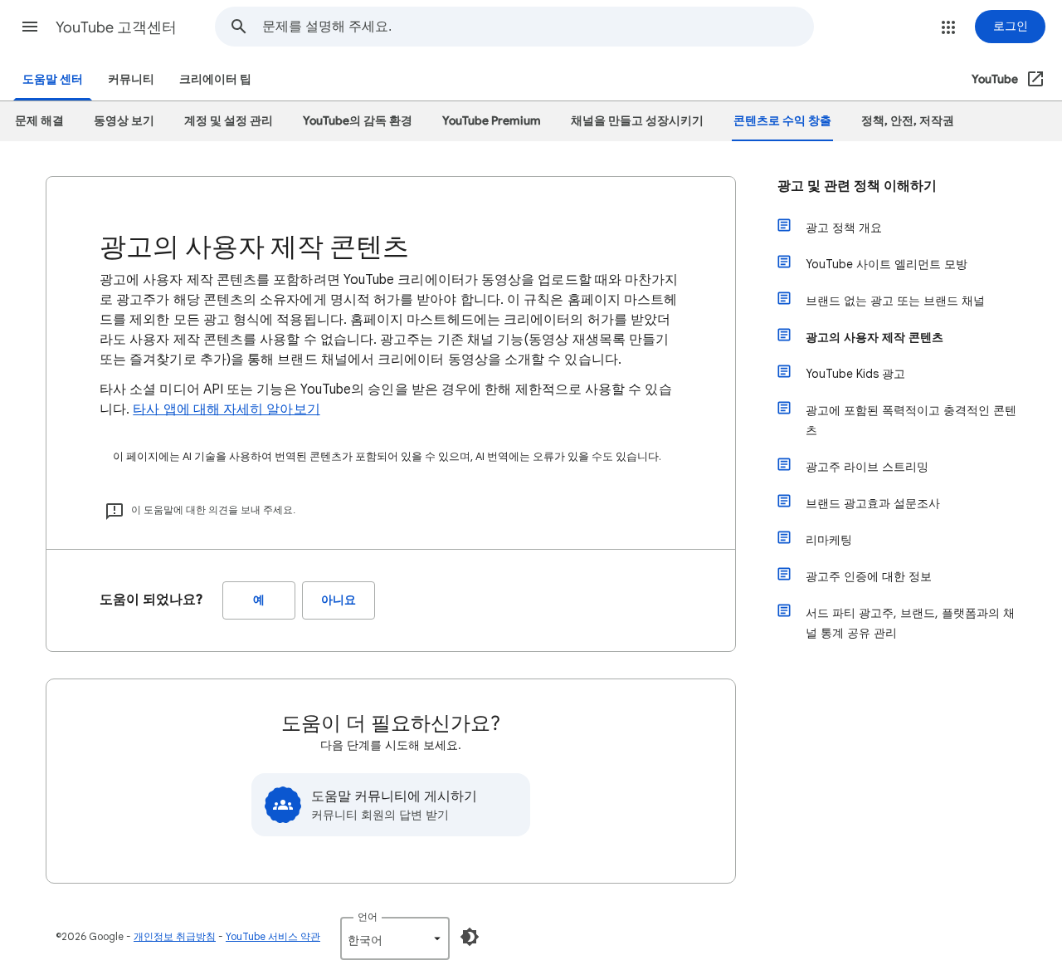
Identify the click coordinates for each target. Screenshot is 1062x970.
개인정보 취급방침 (175, 936)
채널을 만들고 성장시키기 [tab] (637, 121)
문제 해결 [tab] (39, 121)
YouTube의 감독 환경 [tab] (357, 121)
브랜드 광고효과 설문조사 (873, 503)
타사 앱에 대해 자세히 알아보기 (226, 409)
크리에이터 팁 (215, 79)
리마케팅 (829, 539)
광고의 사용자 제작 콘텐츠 (874, 337)
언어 (368, 916)
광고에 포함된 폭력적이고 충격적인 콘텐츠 (911, 420)
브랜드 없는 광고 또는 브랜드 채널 (895, 300)
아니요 (338, 600)
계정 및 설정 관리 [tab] (228, 121)
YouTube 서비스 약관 (273, 936)
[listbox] (395, 938)
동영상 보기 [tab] (124, 121)
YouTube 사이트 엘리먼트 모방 (886, 264)
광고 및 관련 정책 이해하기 (857, 186)
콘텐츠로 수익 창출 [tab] (782, 121)
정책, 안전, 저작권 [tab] (907, 121)
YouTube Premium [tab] (491, 121)
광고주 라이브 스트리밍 (867, 466)
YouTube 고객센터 (116, 27)
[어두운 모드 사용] (470, 937)
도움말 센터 (52, 79)
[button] (30, 27)
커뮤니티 (131, 79)
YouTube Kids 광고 (855, 373)
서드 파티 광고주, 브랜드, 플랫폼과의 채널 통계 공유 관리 (910, 622)
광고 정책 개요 (844, 227)
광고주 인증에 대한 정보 (869, 576)
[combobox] (537, 26)
